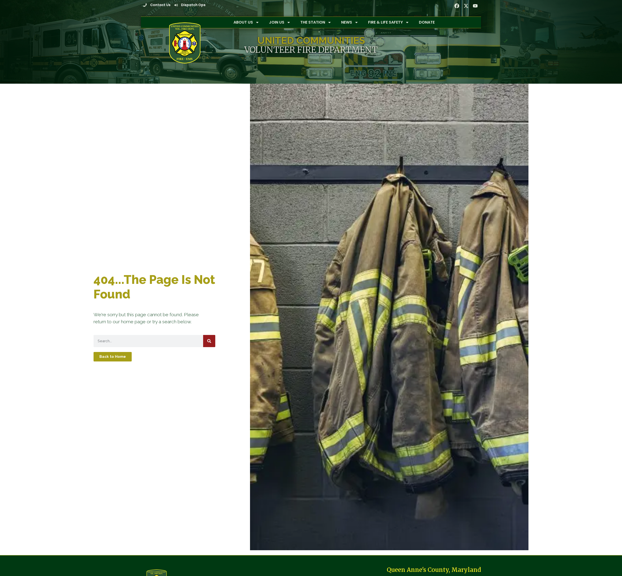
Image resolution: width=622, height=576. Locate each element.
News (346, 22)
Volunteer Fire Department (311, 49)
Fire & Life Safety (385, 22)
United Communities (311, 40)
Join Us (276, 22)
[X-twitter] (466, 5)
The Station (312, 22)
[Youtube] (475, 5)
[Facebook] (456, 5)
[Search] (209, 341)
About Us (243, 22)
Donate (427, 22)
